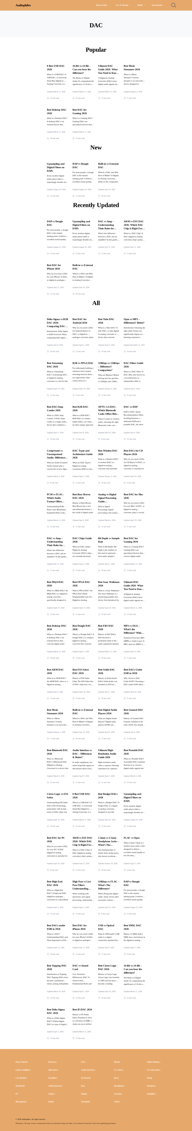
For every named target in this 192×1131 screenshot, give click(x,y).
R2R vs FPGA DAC (83, 363)
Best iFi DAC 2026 (82, 1009)
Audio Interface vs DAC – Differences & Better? (82, 754)
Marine (117, 1062)
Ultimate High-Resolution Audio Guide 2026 (107, 754)
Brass (116, 1078)
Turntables (85, 1102)
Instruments (157, 5)
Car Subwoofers (153, 1070)
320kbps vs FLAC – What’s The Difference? (108, 885)
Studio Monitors (153, 1062)
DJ (17, 1094)
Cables (117, 1102)
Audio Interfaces (88, 1070)
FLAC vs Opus (132, 837)
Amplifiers (151, 1094)
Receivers (52, 1062)
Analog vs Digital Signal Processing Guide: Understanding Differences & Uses (107, 501)
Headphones (119, 1086)
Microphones (21, 1102)
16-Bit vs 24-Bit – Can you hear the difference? (81, 69)
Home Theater (22, 1062)
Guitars (51, 1094)
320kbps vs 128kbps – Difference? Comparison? (109, 366)
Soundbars (52, 1078)
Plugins (84, 1094)
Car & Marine (122, 5)
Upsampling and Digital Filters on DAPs (55, 167)
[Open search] (173, 5)
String (149, 1078)
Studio (140, 5)
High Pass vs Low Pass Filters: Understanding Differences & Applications (81, 888)
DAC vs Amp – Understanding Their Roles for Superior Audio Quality (106, 228)
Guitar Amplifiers (23, 1070)
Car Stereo (118, 1070)
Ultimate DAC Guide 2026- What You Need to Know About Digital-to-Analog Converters (108, 73)
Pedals (51, 1102)
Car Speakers (21, 1078)
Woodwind (20, 1086)
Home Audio (101, 5)
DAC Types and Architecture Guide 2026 (82, 454)
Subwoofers (53, 1070)
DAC (83, 1062)
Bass (83, 1086)
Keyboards (85, 1078)
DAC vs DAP (131, 406)
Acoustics (118, 1094)
